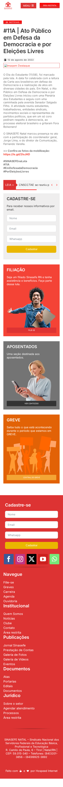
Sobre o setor (13, 703)
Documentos (12, 691)
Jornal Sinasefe (14, 645)
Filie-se (8, 582)
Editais (8, 686)
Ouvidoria (10, 601)
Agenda (8, 596)
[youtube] (43, 559)
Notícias (9, 618)
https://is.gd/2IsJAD (16, 154)
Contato (9, 628)
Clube (7, 623)
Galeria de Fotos (15, 654)
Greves (8, 587)
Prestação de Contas (18, 650)
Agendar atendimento (19, 708)
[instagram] (20, 559)
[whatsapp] (54, 559)
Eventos (9, 664)
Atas (6, 676)
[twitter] (31, 559)
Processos (11, 713)
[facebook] (9, 559)
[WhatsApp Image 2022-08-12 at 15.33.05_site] (17, 65)
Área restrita (12, 632)
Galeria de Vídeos (16, 659)
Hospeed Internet (46, 770)
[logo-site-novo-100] (8, 3)
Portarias (9, 681)
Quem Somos (13, 614)
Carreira (9, 592)
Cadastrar (31, 249)
